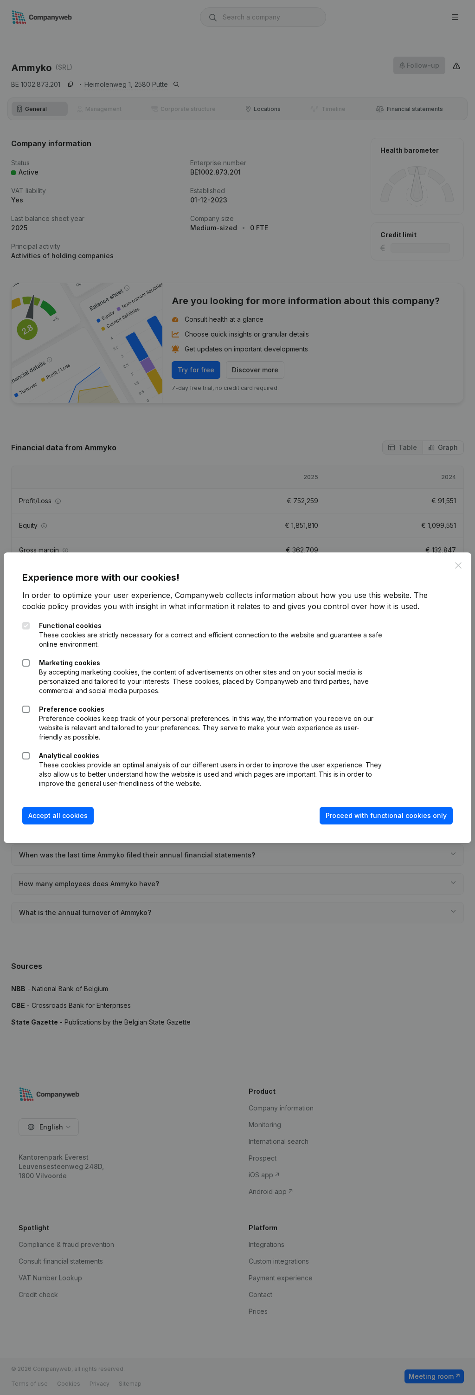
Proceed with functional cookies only (386, 815)
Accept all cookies (58, 815)
